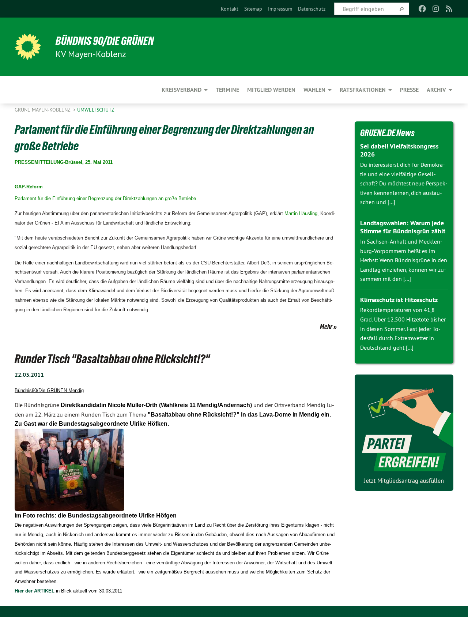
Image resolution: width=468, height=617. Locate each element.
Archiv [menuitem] (436, 90)
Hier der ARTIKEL (34, 591)
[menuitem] (229, 9)
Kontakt (229, 8)
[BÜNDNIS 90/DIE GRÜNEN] (28, 47)
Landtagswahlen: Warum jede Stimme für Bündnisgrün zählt (402, 227)
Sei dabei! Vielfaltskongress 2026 (399, 150)
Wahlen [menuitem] (314, 90)
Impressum (280, 8)
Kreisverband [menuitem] (181, 90)
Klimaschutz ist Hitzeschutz (399, 300)
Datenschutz (311, 8)
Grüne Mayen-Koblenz (43, 109)
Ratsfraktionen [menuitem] (363, 90)
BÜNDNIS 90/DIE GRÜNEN (105, 41)
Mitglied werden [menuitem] (271, 90)
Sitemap (253, 8)
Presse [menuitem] (409, 90)
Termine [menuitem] (227, 90)
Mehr (326, 327)
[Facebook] (422, 9)
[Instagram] (435, 9)
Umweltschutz (95, 109)
